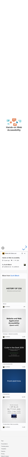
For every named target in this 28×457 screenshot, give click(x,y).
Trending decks (5, 446)
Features (3, 451)
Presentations (4, 443)
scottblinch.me (7, 266)
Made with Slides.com (10, 253)
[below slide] (23, 249)
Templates (3, 448)
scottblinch (16, 266)
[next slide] (26, 247)
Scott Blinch (8, 264)
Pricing (2, 453)
